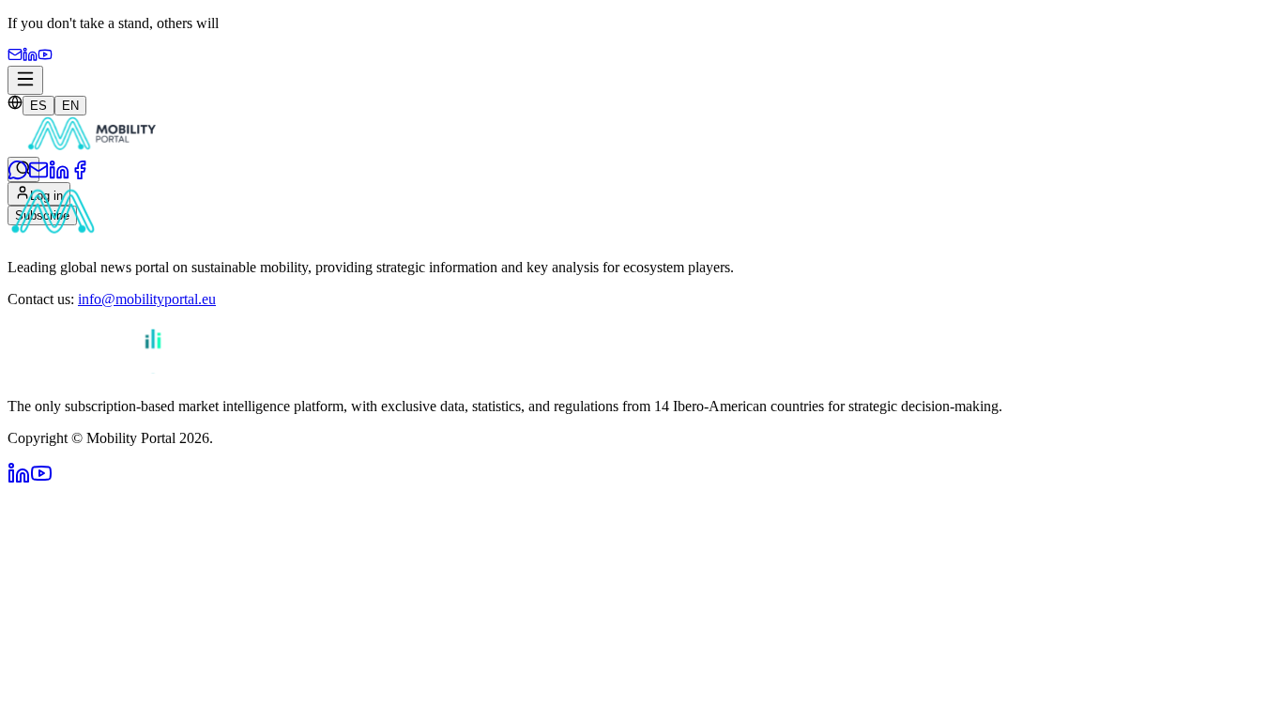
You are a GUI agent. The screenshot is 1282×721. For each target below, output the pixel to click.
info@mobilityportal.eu (147, 299)
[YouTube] (45, 57)
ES (38, 106)
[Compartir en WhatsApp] (18, 175)
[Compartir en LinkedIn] (59, 175)
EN (70, 106)
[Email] (15, 57)
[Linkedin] (30, 57)
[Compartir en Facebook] (79, 175)
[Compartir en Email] (38, 175)
